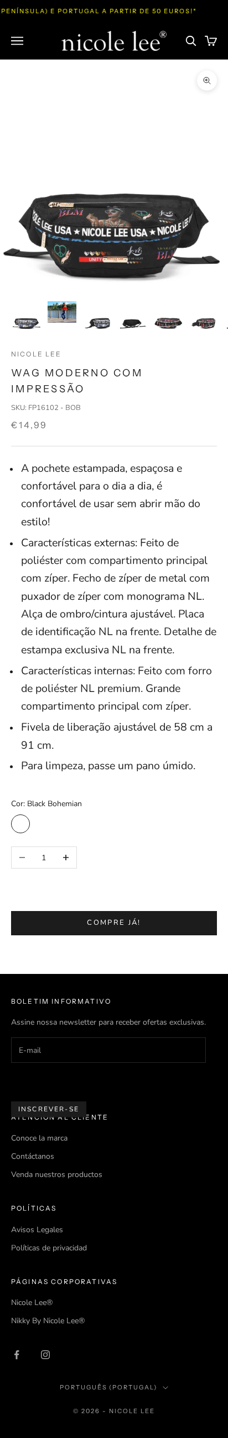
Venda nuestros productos (56, 1174)
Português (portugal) (109, 1387)
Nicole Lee (36, 354)
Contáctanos (32, 1156)
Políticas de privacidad (49, 1248)
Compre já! (114, 923)
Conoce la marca (39, 1138)
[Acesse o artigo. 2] (61, 312)
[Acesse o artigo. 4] (132, 315)
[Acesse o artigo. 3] (97, 315)
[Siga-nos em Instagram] (45, 1354)
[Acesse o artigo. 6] (203, 315)
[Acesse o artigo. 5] (168, 315)
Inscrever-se (48, 1109)
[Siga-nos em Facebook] (16, 1354)
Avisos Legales (37, 1229)
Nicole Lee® (32, 1302)
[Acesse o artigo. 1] (26, 315)
